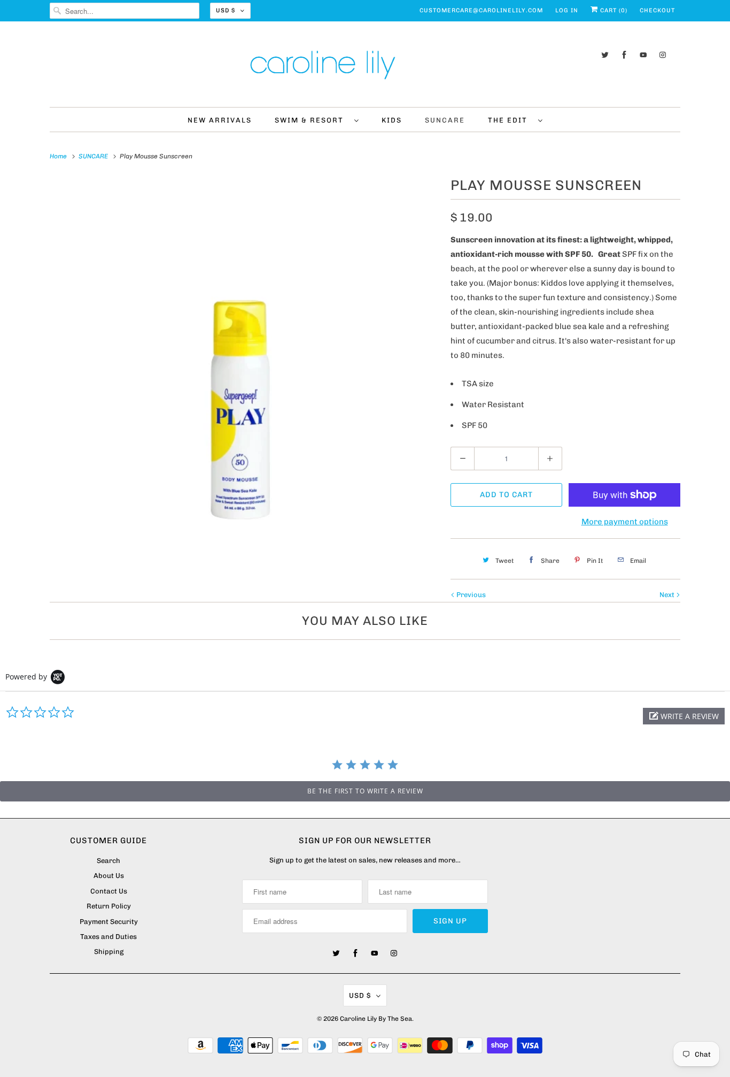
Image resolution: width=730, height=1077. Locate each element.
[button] (684, 716)
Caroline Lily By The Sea (376, 1018)
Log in (566, 10)
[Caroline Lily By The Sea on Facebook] (624, 55)
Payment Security (109, 922)
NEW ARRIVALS (220, 120)
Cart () (612, 10)
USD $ (225, 10)
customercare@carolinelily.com (481, 10)
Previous (470, 595)
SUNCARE (445, 120)
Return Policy (109, 906)
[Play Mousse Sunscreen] (244, 369)
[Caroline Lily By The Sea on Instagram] (663, 55)
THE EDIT (510, 120)
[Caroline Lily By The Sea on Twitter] (605, 55)
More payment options (624, 521)
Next (667, 595)
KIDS (392, 120)
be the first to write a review (365, 791)
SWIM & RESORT (312, 120)
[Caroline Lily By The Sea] (365, 66)
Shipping (108, 952)
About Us (109, 876)
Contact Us (108, 891)
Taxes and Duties (108, 937)
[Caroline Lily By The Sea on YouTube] (643, 55)
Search (108, 861)
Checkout (657, 10)
